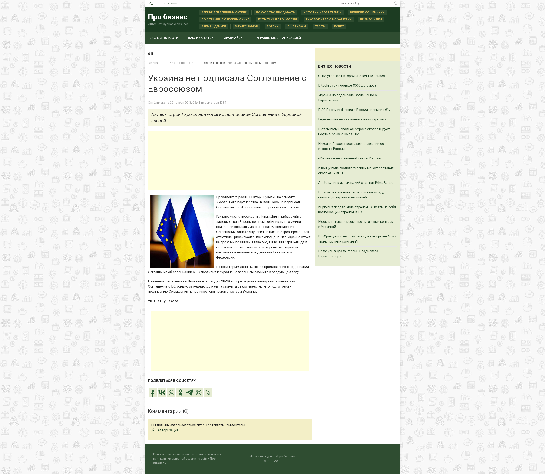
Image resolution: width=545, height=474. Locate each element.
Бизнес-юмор (246, 26)
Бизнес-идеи (371, 19)
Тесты (320, 26)
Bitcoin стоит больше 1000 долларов (347, 85)
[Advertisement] (230, 160)
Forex (339, 26)
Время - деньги (213, 26)
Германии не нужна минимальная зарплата (352, 119)
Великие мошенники (367, 12)
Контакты (171, 3)
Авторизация (168, 430)
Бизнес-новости (164, 37)
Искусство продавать (275, 12)
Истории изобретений (322, 12)
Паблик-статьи (201, 37)
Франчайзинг (234, 37)
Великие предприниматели (224, 12)
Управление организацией (278, 37)
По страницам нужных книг (225, 19)
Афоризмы (296, 26)
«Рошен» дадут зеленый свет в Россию (349, 158)
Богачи (273, 26)
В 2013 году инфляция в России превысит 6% (354, 110)
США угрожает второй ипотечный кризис (351, 76)
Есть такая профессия (277, 19)
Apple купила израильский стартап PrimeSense (355, 183)
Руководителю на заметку (328, 19)
